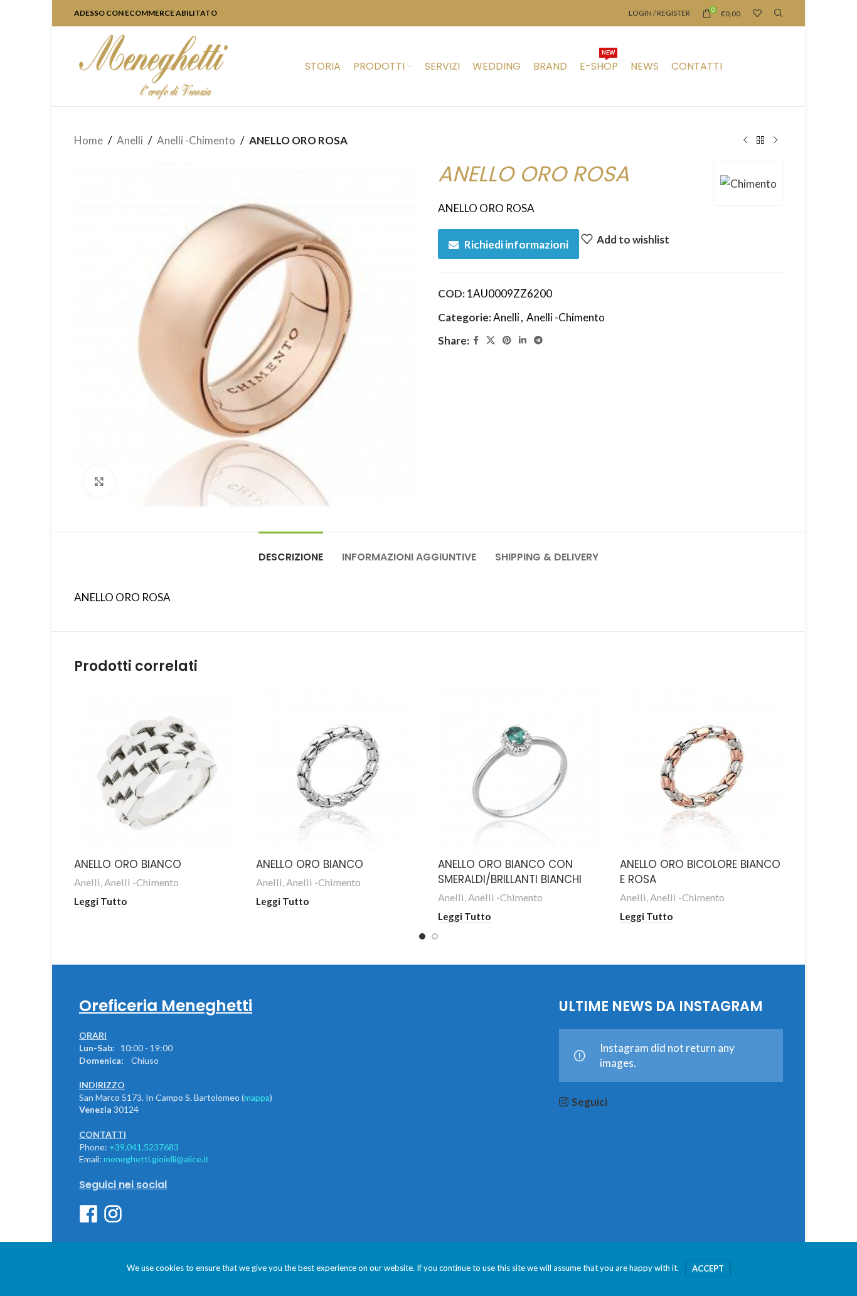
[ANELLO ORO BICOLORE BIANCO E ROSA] (701, 770)
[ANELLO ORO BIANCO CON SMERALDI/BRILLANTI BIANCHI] (519, 770)
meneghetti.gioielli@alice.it (156, 1159)
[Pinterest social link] (507, 340)
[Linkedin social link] (522, 340)
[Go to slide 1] (422, 936)
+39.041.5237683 (144, 1147)
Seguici (589, 1101)
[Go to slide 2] (435, 936)
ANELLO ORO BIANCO (127, 864)
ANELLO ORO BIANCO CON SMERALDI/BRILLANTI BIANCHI (510, 872)
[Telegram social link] (538, 340)
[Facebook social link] (475, 340)
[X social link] (490, 340)
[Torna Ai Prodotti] (760, 140)
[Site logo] (153, 65)
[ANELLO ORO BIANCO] (155, 770)
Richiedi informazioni (516, 244)
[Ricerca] (778, 13)
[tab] (290, 551)
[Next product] (775, 140)
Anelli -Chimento (196, 140)
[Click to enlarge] (99, 481)
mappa (257, 1097)
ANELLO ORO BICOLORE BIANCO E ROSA (700, 872)
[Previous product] (745, 140)
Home (88, 140)
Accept (708, 1268)
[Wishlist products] (757, 13)
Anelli (130, 140)
